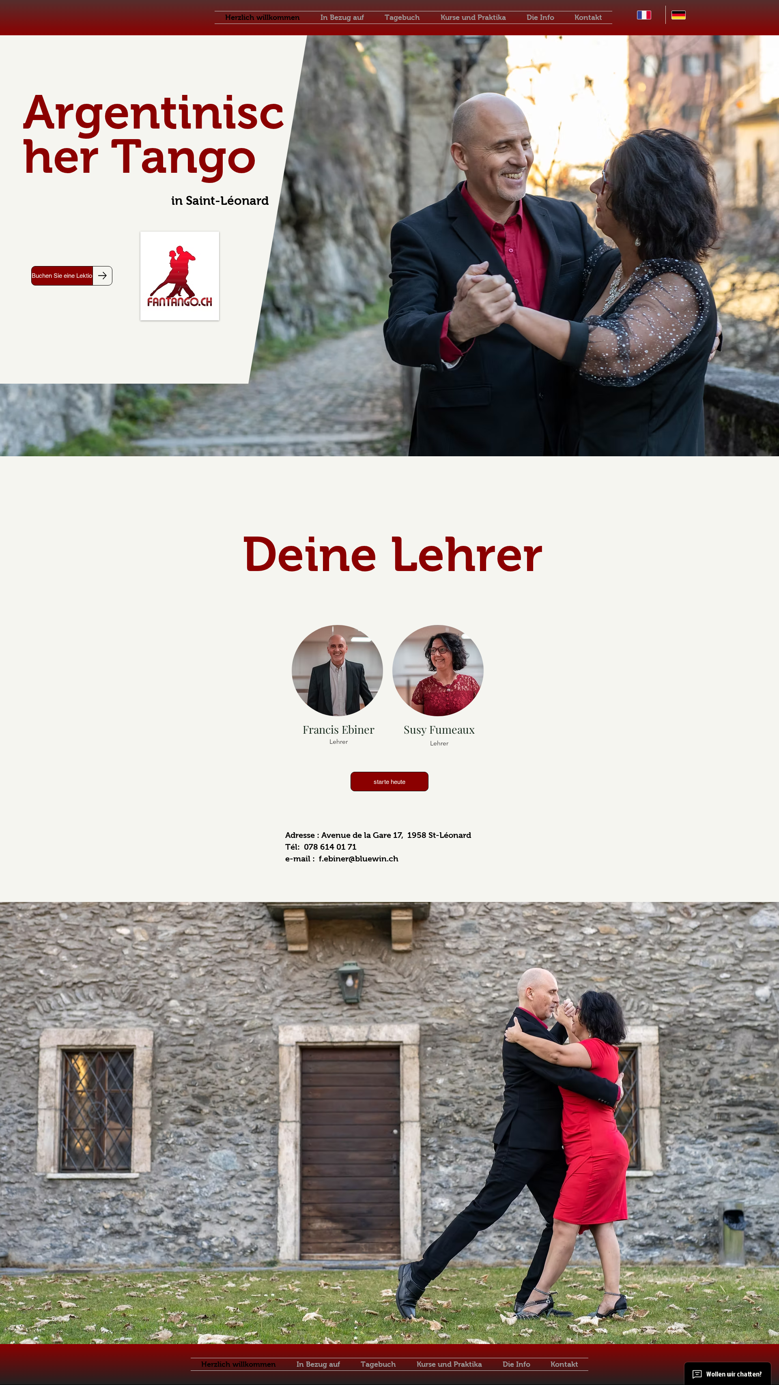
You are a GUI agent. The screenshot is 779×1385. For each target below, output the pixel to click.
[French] (648, 15)
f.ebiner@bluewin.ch (358, 858)
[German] (682, 15)
